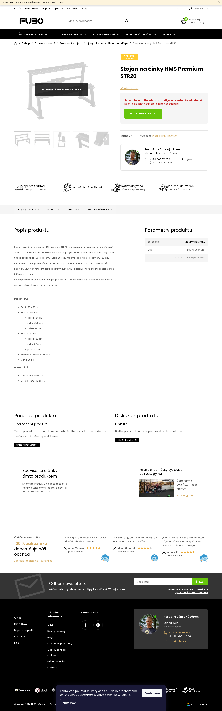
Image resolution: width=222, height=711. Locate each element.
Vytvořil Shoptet (199, 704)
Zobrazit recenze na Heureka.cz (33, 560)
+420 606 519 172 (160, 159)
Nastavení (70, 703)
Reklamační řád (56, 661)
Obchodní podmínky (59, 643)
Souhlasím (152, 693)
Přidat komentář (127, 439)
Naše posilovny (56, 631)
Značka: (164, 136)
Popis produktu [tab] (27, 209)
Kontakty (72, 8)
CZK (176, 8)
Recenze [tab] (52, 209)
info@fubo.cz (190, 159)
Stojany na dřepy (195, 242)
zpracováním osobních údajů (191, 592)
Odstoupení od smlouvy (56, 652)
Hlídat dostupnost (143, 113)
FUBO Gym (31, 8)
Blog (84, 8)
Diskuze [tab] (72, 209)
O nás (17, 8)
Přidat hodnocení (27, 445)
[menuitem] (34, 34)
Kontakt (52, 667)
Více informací (129, 88)
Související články (98, 209)
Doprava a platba (52, 8)
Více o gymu (185, 495)
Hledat (126, 21)
